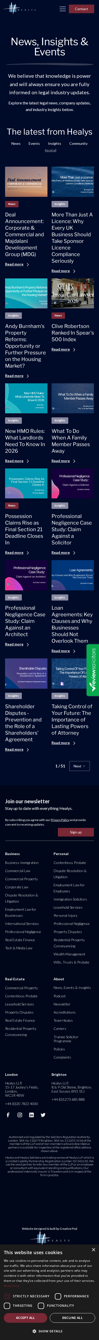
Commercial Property (21, 879)
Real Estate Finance (20, 940)
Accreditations (65, 1012)
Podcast (60, 996)
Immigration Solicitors (70, 899)
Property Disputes (68, 931)
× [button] (93, 1250)
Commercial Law (17, 871)
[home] (19, 8)
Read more (12, 1286)
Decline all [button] (72, 1318)
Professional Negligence (23, 931)
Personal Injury (65, 915)
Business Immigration (22, 862)
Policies (59, 1049)
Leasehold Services (68, 907)
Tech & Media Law (18, 948)
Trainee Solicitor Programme (66, 1039)
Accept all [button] (25, 1318)
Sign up (76, 832)
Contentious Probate (70, 862)
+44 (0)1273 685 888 (68, 1099)
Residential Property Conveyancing (69, 943)
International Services (22, 923)
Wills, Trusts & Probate (71, 962)
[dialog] (49, 1292)
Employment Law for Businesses (20, 912)
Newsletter (62, 1004)
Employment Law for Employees (69, 888)
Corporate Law (16, 887)
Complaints (62, 1057)
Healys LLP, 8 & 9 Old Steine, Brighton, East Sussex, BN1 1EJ (72, 1087)
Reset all (50, 150)
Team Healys (63, 1020)
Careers (60, 1028)
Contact (81, 9)
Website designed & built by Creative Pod (49, 1229)
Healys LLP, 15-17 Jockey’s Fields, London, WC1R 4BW (22, 1089)
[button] (63, 9)
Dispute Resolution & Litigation (21, 898)
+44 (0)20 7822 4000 (21, 1103)
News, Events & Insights (72, 987)
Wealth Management (69, 954)
